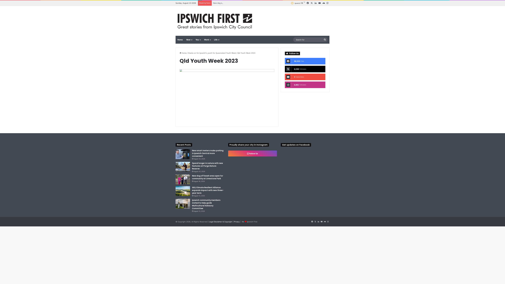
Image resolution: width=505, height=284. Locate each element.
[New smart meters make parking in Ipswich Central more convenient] (183, 154)
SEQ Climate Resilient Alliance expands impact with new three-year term (208, 190)
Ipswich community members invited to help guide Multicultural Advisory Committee (206, 204)
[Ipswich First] (216, 21)
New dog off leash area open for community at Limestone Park (239, 3)
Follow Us (253, 153)
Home (180, 40)
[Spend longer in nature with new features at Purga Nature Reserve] (183, 167)
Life (215, 40)
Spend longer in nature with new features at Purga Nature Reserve (207, 166)
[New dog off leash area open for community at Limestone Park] (183, 179)
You (197, 40)
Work (206, 40)
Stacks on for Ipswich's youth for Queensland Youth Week (212, 53)
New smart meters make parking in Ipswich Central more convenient (207, 153)
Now (188, 40)
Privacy (237, 222)
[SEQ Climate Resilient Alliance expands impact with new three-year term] (183, 191)
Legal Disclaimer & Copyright (220, 222)
